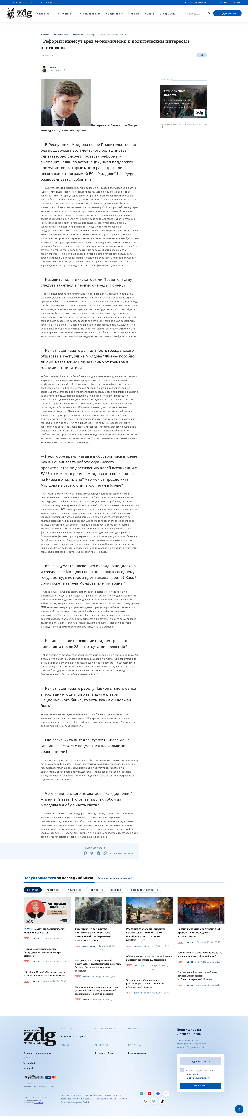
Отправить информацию (196, 2)
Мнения (134, 13)
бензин (117, 890)
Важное (35, 939)
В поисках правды (138, 1053)
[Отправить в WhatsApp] (105, 853)
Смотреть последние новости (114, 878)
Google (146, 1101)
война (33, 890)
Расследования (91, 13)
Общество (114, 13)
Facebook (158, 1094)
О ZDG (213, 2)
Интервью (99, 1053)
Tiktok (162, 1101)
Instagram (166, 1094)
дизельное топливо (144, 890)
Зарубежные (89, 946)
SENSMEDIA (38, 1103)
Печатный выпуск (61, 34)
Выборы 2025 (167, 13)
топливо (96, 890)
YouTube (150, 1094)
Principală (45, 34)
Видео (150, 13)
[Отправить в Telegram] (98, 853)
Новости (44, 13)
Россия (53, 890)
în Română (224, 2)
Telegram (141, 1094)
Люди (110, 1053)
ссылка (167, 114)
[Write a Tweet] (92, 853)
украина (74, 890)
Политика (66, 13)
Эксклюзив (78, 34)
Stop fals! (81, 1036)
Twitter (154, 1101)
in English (238, 2)
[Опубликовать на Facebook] (85, 853)
